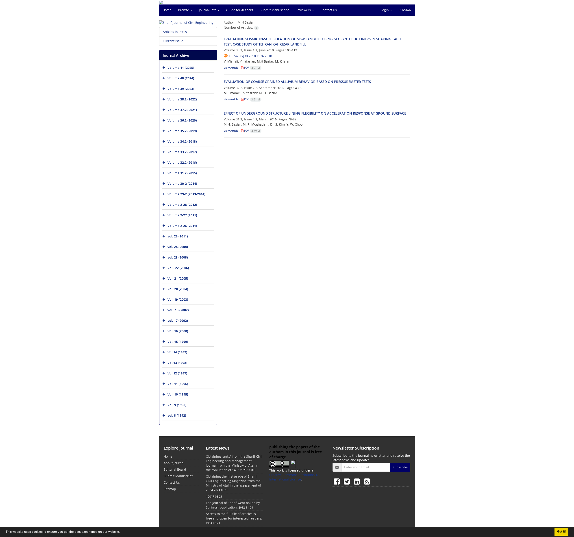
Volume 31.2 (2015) (182, 173)
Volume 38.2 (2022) (182, 99)
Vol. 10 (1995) (177, 394)
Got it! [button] (561, 531)
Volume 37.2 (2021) (182, 110)
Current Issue (173, 41)
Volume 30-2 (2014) (182, 183)
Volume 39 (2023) (180, 89)
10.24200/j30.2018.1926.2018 (250, 56)
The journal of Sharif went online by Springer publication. (233, 505)
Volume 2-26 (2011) (182, 226)
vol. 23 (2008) (177, 257)
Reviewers (304, 10)
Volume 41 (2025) (180, 67)
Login (385, 10)
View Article (231, 68)
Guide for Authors (239, 10)
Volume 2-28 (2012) (182, 204)
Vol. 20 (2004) (177, 289)
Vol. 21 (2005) (177, 278)
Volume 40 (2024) (180, 78)
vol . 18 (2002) (178, 310)
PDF (252, 68)
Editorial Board (175, 469)
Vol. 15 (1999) (177, 341)
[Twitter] (348, 481)
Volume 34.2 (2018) (182, 141)
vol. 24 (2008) (177, 247)
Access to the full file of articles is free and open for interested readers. (234, 516)
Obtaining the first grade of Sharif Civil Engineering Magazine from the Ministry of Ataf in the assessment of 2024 (233, 483)
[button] (121, 532)
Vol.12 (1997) (177, 373)
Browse (184, 10)
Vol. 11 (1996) (177, 384)
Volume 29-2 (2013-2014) (186, 194)
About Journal (174, 463)
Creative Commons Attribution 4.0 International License (294, 477)
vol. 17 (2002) (177, 320)
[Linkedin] (358, 481)
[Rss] (367, 481)
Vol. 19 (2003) (177, 299)
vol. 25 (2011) (177, 236)
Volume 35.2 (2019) (182, 131)
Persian (405, 10)
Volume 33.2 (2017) (182, 152)
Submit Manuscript (274, 10)
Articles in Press (175, 32)
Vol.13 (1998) (177, 363)
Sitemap (170, 489)
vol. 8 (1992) (176, 415)
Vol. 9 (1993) (176, 405)
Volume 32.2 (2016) (182, 162)
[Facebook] (338, 481)
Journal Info (208, 10)
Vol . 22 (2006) (178, 268)
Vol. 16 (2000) (177, 331)
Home (167, 10)
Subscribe (400, 467)
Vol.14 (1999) (177, 352)
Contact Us (329, 10)
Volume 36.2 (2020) (182, 120)
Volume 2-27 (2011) (182, 215)
